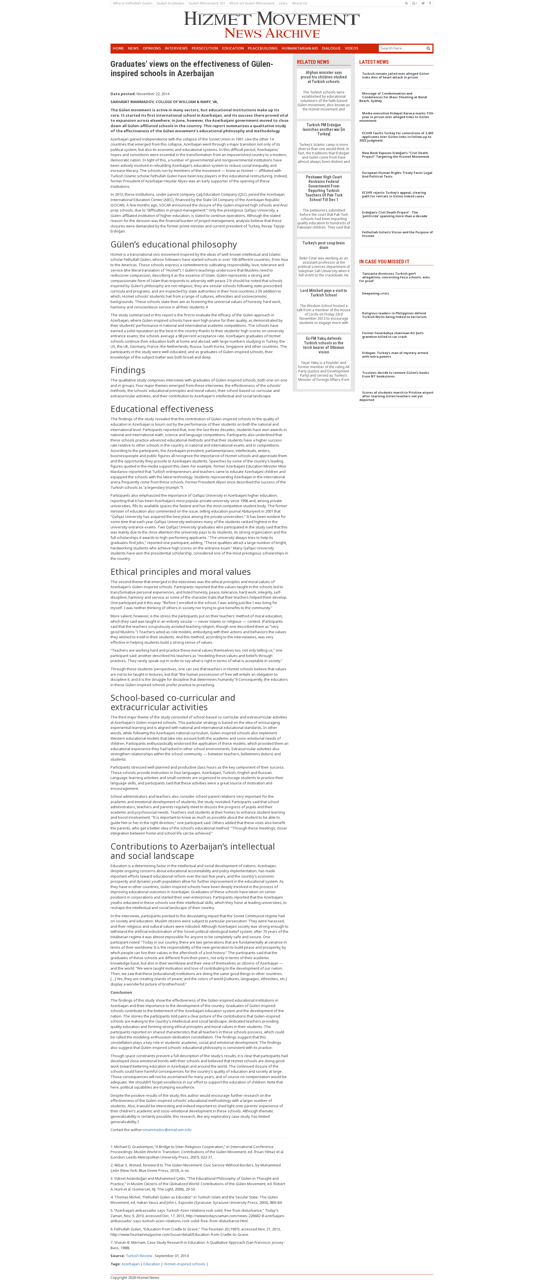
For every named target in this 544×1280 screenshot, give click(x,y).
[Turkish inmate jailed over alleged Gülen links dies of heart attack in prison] (396, 79)
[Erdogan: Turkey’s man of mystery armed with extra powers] (396, 358)
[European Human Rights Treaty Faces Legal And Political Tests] (396, 178)
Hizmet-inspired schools (184, 1263)
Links (283, 3)
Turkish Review (139, 1255)
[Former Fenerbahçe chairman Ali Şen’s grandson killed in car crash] (396, 338)
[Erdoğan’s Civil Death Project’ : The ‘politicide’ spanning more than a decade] (396, 217)
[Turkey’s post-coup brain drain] (323, 262)
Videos (351, 48)
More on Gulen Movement (252, 3)
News (133, 48)
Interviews (176, 48)
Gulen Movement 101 (207, 3)
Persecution (205, 48)
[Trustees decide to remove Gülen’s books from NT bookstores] (396, 378)
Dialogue (331, 48)
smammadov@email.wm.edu (167, 1129)
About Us (299, 3)
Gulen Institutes (170, 3)
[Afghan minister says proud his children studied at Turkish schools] (323, 94)
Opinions (152, 48)
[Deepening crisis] (396, 298)
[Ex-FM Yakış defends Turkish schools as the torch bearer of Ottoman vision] (323, 362)
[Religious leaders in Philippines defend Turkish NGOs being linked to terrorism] (396, 318)
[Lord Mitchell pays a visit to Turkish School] (323, 309)
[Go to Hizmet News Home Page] (272, 25)
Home (118, 48)
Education (233, 48)
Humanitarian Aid (300, 48)
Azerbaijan (131, 1263)
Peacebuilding (263, 48)
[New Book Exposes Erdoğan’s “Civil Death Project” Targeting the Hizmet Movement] (396, 158)
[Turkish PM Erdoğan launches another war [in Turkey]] (323, 146)
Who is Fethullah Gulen (132, 3)
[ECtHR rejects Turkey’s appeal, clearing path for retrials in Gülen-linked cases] (396, 198)
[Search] (428, 48)
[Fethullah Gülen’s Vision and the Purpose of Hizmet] (396, 237)
